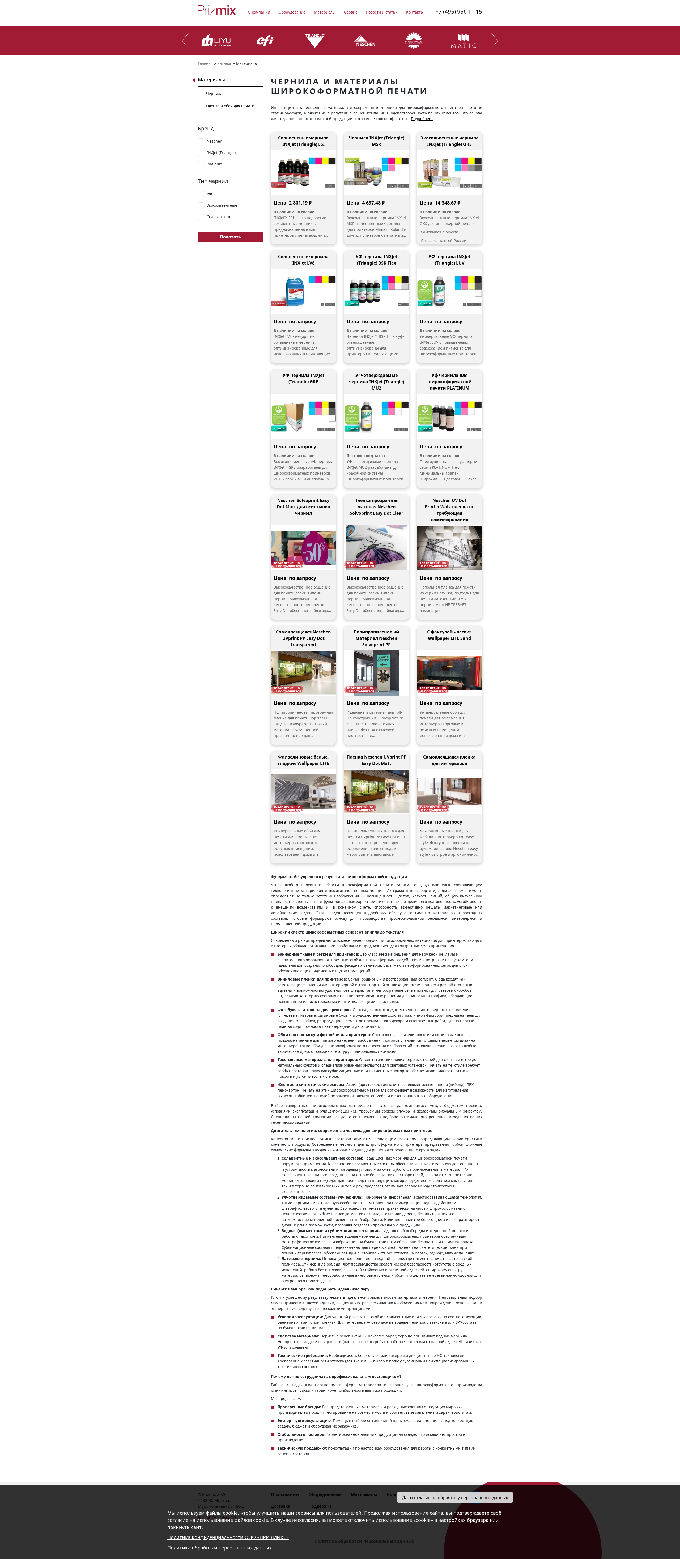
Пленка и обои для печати (230, 105)
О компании (259, 12)
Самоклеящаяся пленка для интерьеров (449, 760)
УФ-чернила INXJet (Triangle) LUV (449, 260)
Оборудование (292, 12)
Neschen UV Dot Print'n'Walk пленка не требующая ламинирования (449, 509)
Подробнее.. (422, 118)
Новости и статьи (382, 12)
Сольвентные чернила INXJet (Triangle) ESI (303, 141)
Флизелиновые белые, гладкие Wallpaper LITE (303, 760)
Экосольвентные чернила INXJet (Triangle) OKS (449, 141)
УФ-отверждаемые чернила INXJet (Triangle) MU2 (376, 381)
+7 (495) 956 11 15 (458, 11)
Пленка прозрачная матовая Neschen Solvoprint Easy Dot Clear (376, 506)
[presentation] (185, 40)
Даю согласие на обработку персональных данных (455, 1498)
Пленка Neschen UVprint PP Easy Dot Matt (376, 760)
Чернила (214, 93)
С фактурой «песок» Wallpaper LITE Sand (449, 635)
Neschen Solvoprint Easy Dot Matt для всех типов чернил (303, 506)
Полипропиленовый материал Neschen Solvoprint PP (376, 638)
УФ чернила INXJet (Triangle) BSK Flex (376, 260)
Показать (230, 237)
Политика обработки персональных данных (219, 1548)
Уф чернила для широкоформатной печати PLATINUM (449, 381)
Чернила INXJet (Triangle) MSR (376, 141)
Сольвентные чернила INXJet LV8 (303, 260)
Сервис (350, 12)
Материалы (324, 12)
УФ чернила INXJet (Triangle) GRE (303, 378)
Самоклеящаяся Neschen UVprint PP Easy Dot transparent (303, 638)
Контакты (415, 12)
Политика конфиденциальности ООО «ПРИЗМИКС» (228, 1537)
